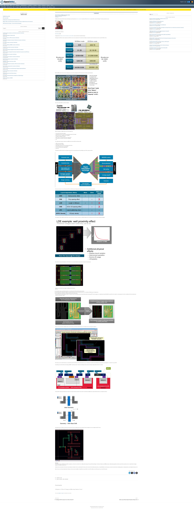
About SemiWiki (101, 507)
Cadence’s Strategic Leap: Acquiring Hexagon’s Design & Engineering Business (14, 68)
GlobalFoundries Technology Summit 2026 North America (11, 19)
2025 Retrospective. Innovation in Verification (9, 54)
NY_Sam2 (153, 43)
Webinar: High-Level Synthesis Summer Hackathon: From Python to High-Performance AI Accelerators (18, 21)
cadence (60, 479)
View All (25, 14)
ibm (63, 479)
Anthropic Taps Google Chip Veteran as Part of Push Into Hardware (159, 45)
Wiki (4, 5)
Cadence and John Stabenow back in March (67, 35)
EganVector (154, 35)
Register (182, 1)
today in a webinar (78, 18)
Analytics (30, 5)
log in (62, 493)
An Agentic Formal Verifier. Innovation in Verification (10, 47)
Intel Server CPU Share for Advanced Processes (156, 21)
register (59, 493)
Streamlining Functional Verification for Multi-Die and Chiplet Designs (13, 75)
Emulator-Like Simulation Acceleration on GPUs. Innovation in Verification (13, 63)
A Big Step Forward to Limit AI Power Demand (9, 73)
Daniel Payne (57, 15)
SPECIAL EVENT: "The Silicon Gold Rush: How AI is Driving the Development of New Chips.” (162, 38)
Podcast (48, 5)
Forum (8, 5)
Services (17, 5)
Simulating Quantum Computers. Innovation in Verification (11, 56)
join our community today (141, 9)
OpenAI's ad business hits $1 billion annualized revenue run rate (158, 18)
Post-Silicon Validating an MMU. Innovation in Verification (11, 44)
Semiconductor (23, 5)
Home (2, 5)
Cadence (59, 16)
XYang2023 (154, 48)
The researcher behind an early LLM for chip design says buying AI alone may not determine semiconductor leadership (166, 27)
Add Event (22, 14)
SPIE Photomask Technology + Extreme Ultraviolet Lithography (12, 23)
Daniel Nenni (153, 19)
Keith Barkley (57, 33)
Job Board (43, 5)
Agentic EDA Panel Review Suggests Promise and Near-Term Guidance (13, 49)
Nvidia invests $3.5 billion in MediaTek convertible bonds (157, 24)
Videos (52, 5)
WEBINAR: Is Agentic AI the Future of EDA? (9, 61)
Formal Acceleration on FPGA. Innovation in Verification (11, 37)
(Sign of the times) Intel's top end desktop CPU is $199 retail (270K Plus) (159, 34)
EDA (11, 5)
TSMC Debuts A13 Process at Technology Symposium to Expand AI (159, 31)
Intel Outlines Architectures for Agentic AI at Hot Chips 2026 (158, 47)
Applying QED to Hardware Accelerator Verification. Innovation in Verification (14, 40)
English (152, 14)
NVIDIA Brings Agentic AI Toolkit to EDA (9, 35)
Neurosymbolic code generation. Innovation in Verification (11, 66)
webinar (66, 479)
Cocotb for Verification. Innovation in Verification (10, 70)
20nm (57, 479)
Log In (185, 1)
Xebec (153, 36)
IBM (85, 18)
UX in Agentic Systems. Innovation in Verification (10, 42)
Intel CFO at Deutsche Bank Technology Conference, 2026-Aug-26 (159, 41)
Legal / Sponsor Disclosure (94, 507)
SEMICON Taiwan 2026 (6, 16)
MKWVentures (155, 22)
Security (35, 5)
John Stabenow (57, 29)
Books (39, 5)
